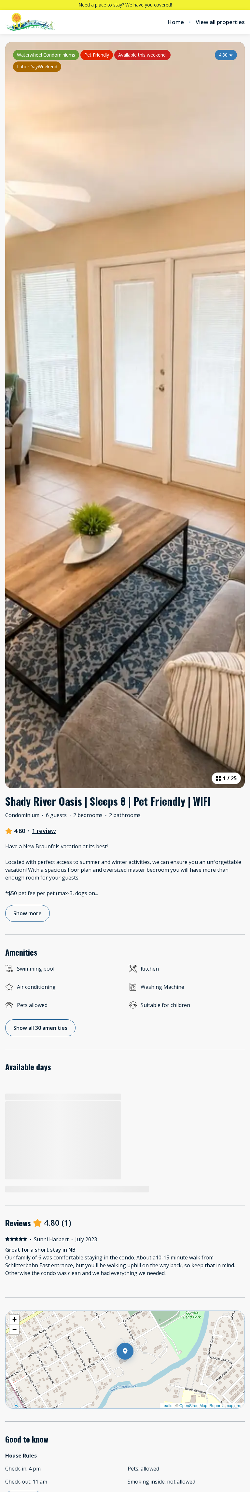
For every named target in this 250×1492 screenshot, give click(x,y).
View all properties (220, 22)
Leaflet (167, 1405)
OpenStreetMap (193, 1405)
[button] (133, 1368)
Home (175, 22)
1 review (44, 831)
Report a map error (226, 1405)
